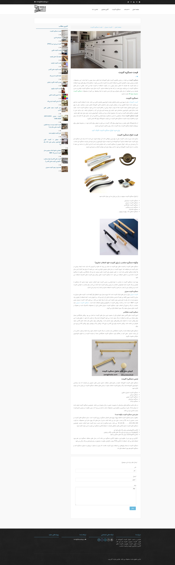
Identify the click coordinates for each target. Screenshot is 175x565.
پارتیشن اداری (57, 38)
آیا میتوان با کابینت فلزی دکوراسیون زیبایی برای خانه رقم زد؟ (52, 142)
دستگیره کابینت (116, 9)
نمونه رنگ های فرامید (55, 57)
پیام (135, 485)
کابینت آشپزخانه (133, 102)
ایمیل (134, 476)
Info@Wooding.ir (42, 2)
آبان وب (110, 559)
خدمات (126, 9)
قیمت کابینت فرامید (56, 63)
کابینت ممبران (134, 294)
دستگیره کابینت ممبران (82, 303)
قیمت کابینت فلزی (56, 50)
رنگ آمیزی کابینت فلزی (55, 95)
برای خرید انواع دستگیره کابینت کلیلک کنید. (106, 130)
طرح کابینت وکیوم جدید (55, 133)
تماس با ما (95, 9)
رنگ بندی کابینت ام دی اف (54, 101)
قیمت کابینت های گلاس (54, 69)
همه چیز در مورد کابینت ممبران (53, 167)
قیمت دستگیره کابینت (55, 31)
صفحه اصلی (135, 9)
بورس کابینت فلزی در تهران (54, 82)
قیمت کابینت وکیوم (56, 89)
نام (135, 467)
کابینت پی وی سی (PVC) (54, 44)
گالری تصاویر (104, 9)
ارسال (132, 508)
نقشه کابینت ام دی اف (55, 76)
